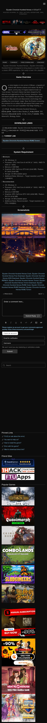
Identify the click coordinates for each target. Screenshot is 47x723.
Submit (10, 351)
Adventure (34, 12)
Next (40, 294)
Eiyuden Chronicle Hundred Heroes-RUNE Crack (22, 284)
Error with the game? (11, 446)
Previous (8, 294)
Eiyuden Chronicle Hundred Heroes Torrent (24, 280)
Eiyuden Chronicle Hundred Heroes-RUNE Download (23, 286)
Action (27, 12)
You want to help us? (11, 439)
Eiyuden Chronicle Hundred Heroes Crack (16, 273)
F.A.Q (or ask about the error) (14, 436)
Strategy (23, 14)
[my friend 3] (18, 470)
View (18, 495)
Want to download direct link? (14, 449)
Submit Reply (31, 316)
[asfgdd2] (18, 680)
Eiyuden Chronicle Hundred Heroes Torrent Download (25, 281)
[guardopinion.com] (18, 462)
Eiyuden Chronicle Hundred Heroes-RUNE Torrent (30, 288)
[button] (44, 4)
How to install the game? (12, 443)
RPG (42, 12)
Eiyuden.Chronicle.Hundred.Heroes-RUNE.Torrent (21, 140)
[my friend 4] (18, 477)
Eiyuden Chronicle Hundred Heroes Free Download (23, 274)
